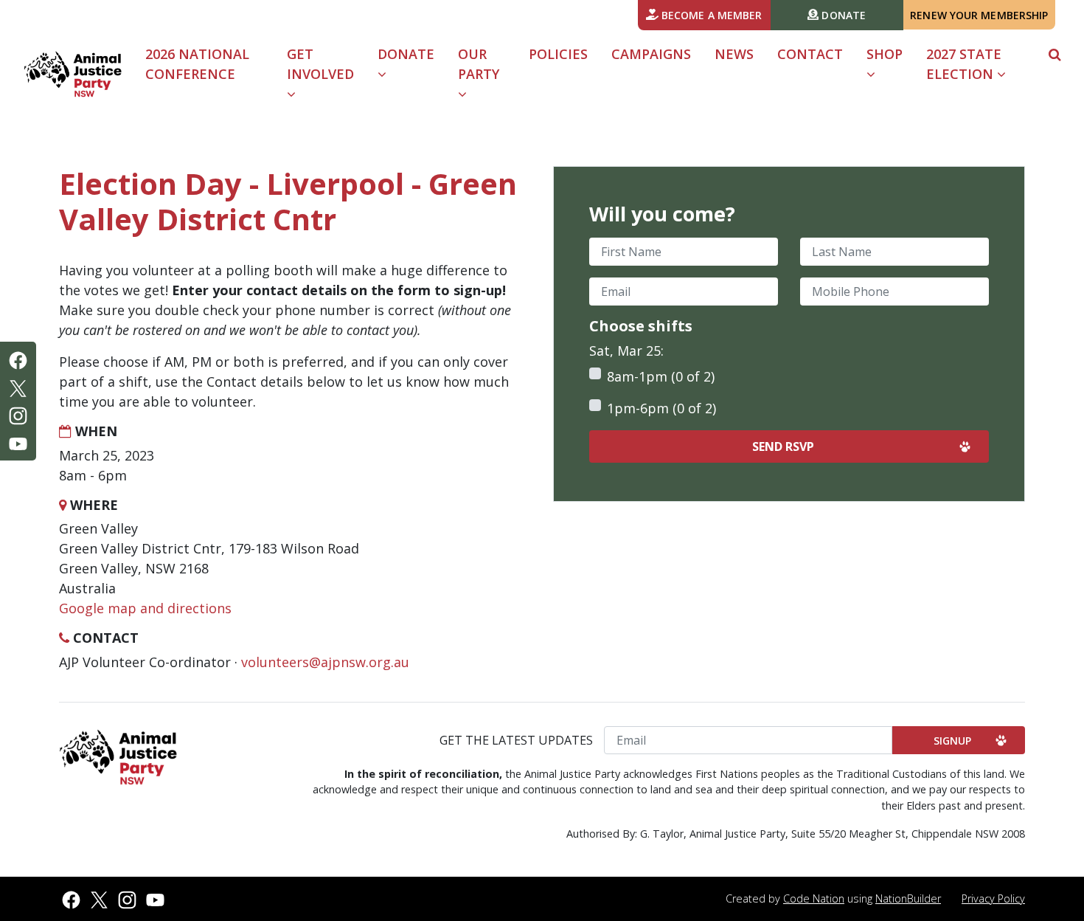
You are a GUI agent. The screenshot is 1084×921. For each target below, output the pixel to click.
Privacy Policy (993, 898)
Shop (884, 54)
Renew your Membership (979, 15)
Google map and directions (145, 608)
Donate (842, 15)
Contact (810, 54)
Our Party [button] (478, 64)
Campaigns (651, 54)
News (734, 54)
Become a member (710, 15)
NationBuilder (908, 898)
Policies (558, 54)
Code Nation (813, 898)
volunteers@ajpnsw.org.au (325, 662)
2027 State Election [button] (963, 64)
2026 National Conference (197, 64)
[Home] (73, 74)
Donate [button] (406, 54)
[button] (1055, 54)
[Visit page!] (18, 359)
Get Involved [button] (320, 64)
